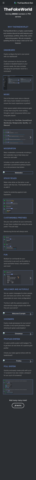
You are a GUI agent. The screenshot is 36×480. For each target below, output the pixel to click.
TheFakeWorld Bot (25, 2)
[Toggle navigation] (4, 2)
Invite (19, 405)
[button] (30, 137)
